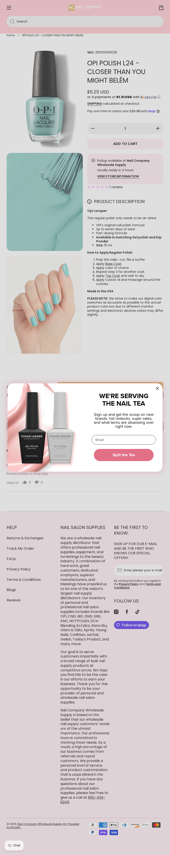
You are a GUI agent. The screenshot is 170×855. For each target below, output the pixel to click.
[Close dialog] (157, 388)
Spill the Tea (124, 455)
